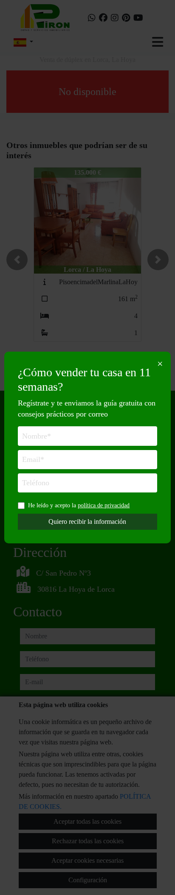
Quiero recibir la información (87, 521)
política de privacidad (104, 505)
